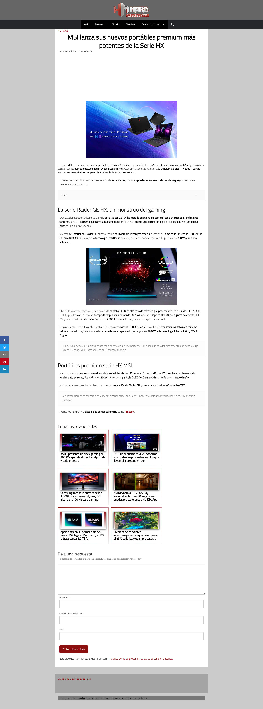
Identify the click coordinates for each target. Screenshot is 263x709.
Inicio (86, 24)
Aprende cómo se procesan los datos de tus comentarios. (141, 658)
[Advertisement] (131, 78)
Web (61, 629)
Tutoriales (131, 24)
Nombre (64, 597)
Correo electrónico (71, 613)
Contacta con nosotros (153, 24)
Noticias (116, 24)
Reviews (99, 24)
